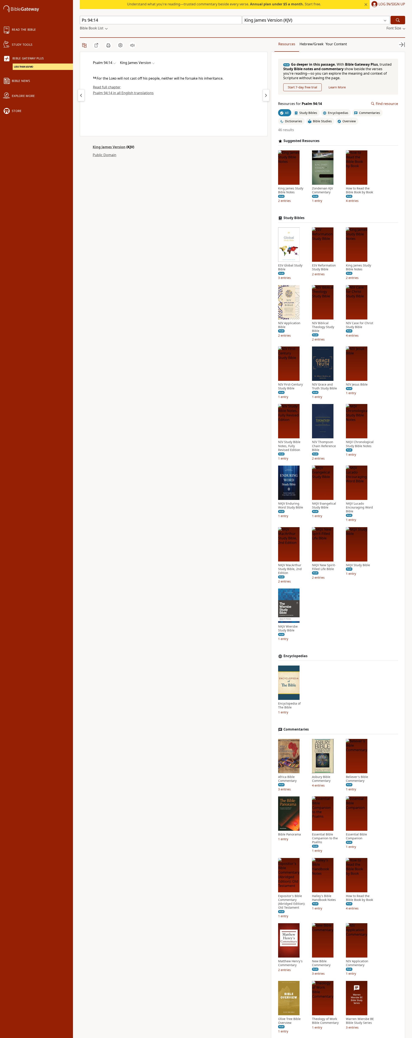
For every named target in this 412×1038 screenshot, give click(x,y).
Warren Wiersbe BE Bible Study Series (360, 1021)
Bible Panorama (289, 834)
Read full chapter (107, 87)
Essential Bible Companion (356, 836)
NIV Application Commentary (357, 963)
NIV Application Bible (289, 325)
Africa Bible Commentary (287, 779)
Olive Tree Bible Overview (289, 1021)
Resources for (300, 103)
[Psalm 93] (81, 95)
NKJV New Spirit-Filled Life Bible (324, 567)
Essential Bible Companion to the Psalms (325, 838)
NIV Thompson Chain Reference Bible (324, 446)
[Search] (398, 20)
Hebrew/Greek (312, 44)
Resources (286, 44)
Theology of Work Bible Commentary (325, 1021)
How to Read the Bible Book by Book (359, 190)
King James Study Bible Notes (290, 190)
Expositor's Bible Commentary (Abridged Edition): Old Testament (291, 902)
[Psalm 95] (266, 95)
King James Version (109, 147)
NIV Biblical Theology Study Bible (323, 327)
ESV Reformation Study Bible (324, 267)
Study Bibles (293, 218)
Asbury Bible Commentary (321, 779)
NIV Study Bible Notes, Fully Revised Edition (289, 446)
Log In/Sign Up (392, 4)
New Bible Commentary (321, 963)
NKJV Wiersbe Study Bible (288, 628)
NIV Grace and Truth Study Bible (324, 386)
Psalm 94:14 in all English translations (123, 93)
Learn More (337, 87)
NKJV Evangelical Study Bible (324, 505)
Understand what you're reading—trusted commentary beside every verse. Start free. (224, 4)
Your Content (336, 44)
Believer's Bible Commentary (357, 779)
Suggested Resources (301, 141)
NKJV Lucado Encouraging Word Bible (359, 507)
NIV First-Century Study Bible (290, 386)
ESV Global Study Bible (290, 267)
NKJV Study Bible (358, 565)
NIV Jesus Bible (357, 384)
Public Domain (104, 155)
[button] (387, 4)
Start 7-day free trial (302, 87)
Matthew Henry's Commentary (290, 963)
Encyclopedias (295, 656)
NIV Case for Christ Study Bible (359, 325)
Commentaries (296, 729)
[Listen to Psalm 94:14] (132, 45)
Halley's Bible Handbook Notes (324, 898)
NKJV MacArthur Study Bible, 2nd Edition (290, 569)
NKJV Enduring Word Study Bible (290, 505)
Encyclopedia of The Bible (289, 705)
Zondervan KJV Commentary (322, 190)
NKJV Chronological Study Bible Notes (360, 444)
